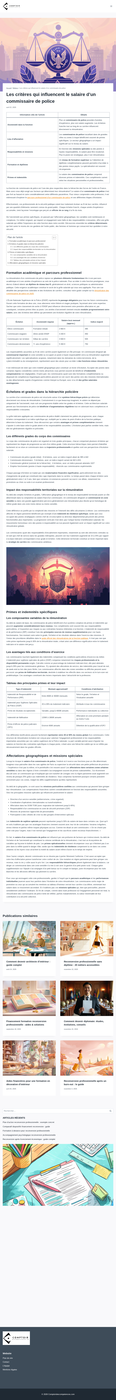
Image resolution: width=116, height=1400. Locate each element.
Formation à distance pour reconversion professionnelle (26, 1131)
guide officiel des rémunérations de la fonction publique (65, 638)
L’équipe (6, 1366)
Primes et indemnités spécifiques (21, 252)
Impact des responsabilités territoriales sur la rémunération (34, 249)
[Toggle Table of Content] (53, 238)
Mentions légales (10, 1370)
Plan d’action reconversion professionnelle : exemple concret (28, 1122)
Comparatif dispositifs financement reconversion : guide (26, 1127)
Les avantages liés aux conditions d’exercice (29, 257)
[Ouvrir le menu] (111, 6)
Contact (6, 1362)
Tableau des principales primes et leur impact (29, 260)
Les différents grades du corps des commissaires (31, 247)
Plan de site (8, 1358)
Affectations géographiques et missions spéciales (27, 263)
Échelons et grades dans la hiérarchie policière (26, 244)
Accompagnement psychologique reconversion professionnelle (29, 1135)
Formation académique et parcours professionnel (27, 241)
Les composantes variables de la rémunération (30, 255)
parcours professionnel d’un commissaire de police (48, 197)
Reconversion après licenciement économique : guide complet (29, 1139)
